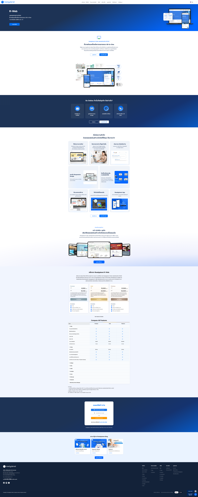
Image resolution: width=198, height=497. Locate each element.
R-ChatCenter (162, 474)
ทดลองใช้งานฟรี (104, 54)
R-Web (143, 474)
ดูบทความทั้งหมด (99, 457)
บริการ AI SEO (144, 471)
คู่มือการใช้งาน (175, 469)
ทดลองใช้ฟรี (14, 24)
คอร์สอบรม (168, 468)
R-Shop (143, 476)
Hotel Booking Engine (145, 481)
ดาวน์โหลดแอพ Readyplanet (177, 471)
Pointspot (161, 479)
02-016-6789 (7, 479)
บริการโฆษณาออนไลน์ (154, 468)
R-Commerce (144, 478)
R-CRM (161, 470)
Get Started (78, 299)
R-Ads (152, 470)
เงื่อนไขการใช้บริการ (157, 492)
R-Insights (161, 478)
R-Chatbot (161, 476)
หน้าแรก (83, 2)
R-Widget (143, 483)
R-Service (161, 472)
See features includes (99, 316)
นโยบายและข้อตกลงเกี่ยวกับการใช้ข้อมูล (167, 492)
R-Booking (144, 479)
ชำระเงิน (174, 468)
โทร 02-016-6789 (103, 422)
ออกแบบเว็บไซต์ (144, 469)
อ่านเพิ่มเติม (77, 452)
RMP (143, 468)
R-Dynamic (153, 472)
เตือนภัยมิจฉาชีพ (176, 473)
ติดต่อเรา (93, 121)
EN (181, 492)
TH (177, 492)
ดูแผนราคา (94, 54)
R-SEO (143, 485)
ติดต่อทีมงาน (94, 215)
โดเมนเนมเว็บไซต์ (169, 469)
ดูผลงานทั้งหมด (99, 261)
